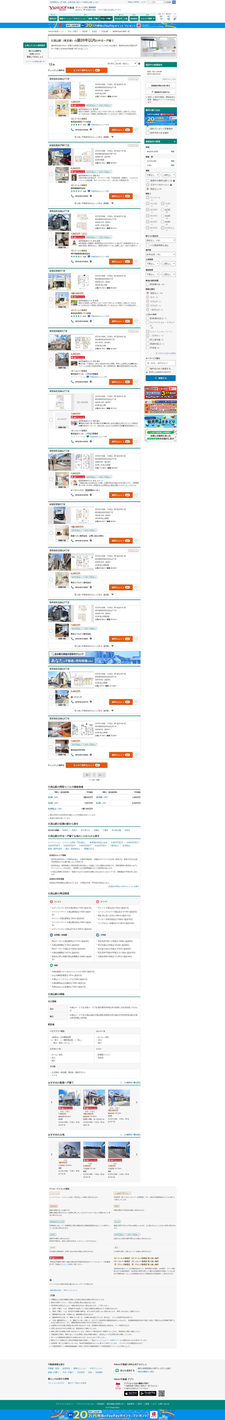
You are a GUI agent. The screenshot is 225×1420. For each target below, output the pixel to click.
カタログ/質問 (146, 18)
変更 (172, 151)
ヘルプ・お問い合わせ (160, 1403)
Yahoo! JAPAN (133, 2)
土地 (125, 18)
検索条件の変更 (153, 141)
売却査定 (134, 18)
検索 (174, 2)
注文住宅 (118, 18)
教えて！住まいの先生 (77, 1383)
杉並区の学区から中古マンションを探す (124, 886)
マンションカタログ (56, 1383)
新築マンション (66, 18)
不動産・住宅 (53, 1368)
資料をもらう (120, 129)
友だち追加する (127, 1370)
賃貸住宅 (53, 18)
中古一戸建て (106, 18)
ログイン (79, 9)
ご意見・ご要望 (142, 1403)
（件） (53, 797)
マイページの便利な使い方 (35, 61)
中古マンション (80, 18)
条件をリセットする (169, 79)
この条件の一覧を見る (131, 1082)
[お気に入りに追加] (136, 130)
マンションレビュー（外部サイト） (107, 1340)
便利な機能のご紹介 (146, 1371)
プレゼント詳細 (65, 1264)
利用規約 (100, 1403)
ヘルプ (143, 2)
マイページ (163, 99)
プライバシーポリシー (65, 1403)
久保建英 (168, 2)
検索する (162, 378)
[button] (52, 1093)
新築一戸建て (93, 18)
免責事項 (130, 1403)
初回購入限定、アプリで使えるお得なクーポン (103, 9)
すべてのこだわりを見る (166, 353)
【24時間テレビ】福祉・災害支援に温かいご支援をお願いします (74, 2)
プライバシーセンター (85, 1403)
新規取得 (92, 7)
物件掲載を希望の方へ (116, 1403)
